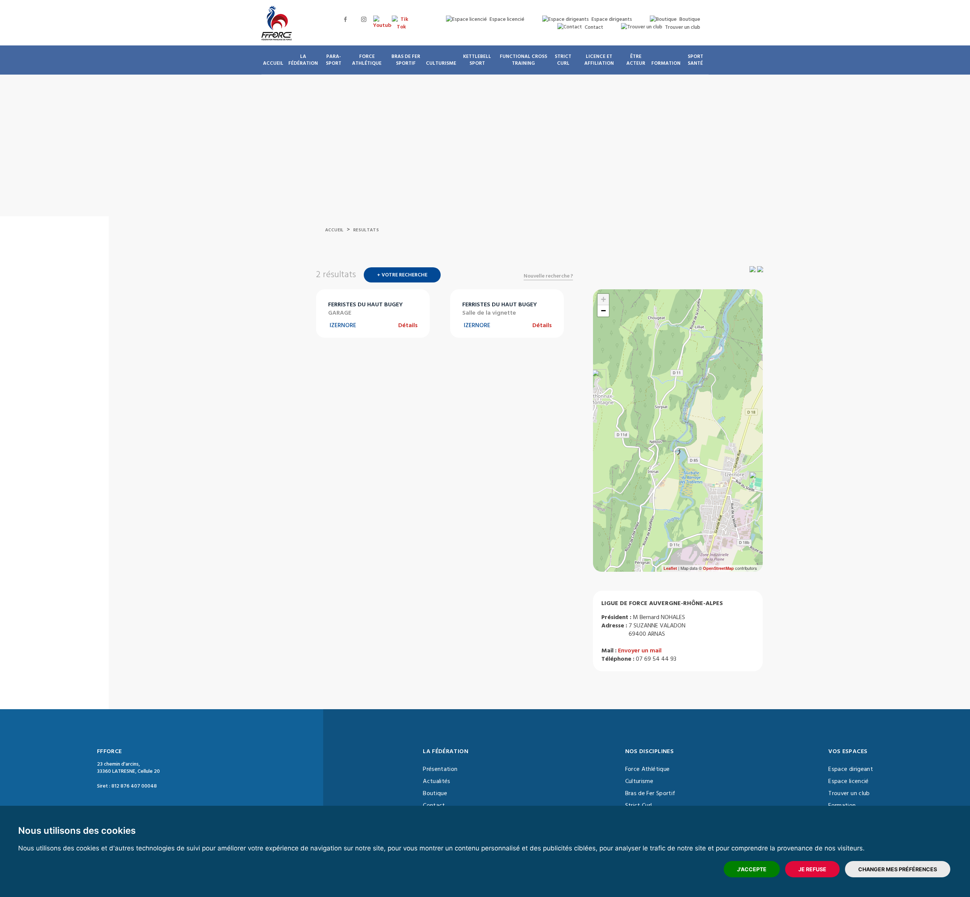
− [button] (603, 310)
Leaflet (670, 568)
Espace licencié (848, 781)
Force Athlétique (647, 769)
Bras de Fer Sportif (650, 793)
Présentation (440, 769)
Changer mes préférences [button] (897, 869)
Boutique (435, 793)
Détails (408, 325)
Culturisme (639, 781)
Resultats (366, 230)
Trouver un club (849, 793)
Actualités (437, 781)
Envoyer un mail (640, 650)
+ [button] (603, 299)
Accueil (334, 230)
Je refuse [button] (812, 869)
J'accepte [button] (752, 869)
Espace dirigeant (850, 769)
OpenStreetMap (718, 568)
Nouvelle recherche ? (548, 276)
